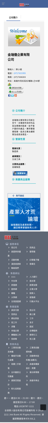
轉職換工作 (16, 335)
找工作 (14, 322)
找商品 (32, 248)
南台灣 (32, 281)
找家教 (14, 339)
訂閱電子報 (34, 260)
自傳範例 (33, 331)
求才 (31, 322)
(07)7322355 (20, 73)
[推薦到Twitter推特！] (12, 95)
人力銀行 (33, 277)
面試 (31, 327)
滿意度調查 (16, 264)
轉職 (13, 293)
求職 (13, 327)
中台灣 (14, 281)
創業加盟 (33, 285)
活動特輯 (15, 260)
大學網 (14, 297)
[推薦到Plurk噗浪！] (15, 95)
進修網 (14, 289)
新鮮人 (32, 293)
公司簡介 (13, 17)
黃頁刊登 (15, 310)
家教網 (32, 297)
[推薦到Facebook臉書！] (9, 95)
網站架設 (15, 318)
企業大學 (33, 289)
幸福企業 (15, 331)
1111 (13, 277)
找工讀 (32, 339)
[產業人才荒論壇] (24, 214)
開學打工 (33, 335)
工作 (31, 318)
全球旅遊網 (16, 301)
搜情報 (32, 252)
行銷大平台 (34, 301)
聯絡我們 (15, 268)
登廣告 (32, 264)
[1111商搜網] (24, 4)
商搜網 (14, 285)
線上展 (32, 314)
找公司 (14, 248)
